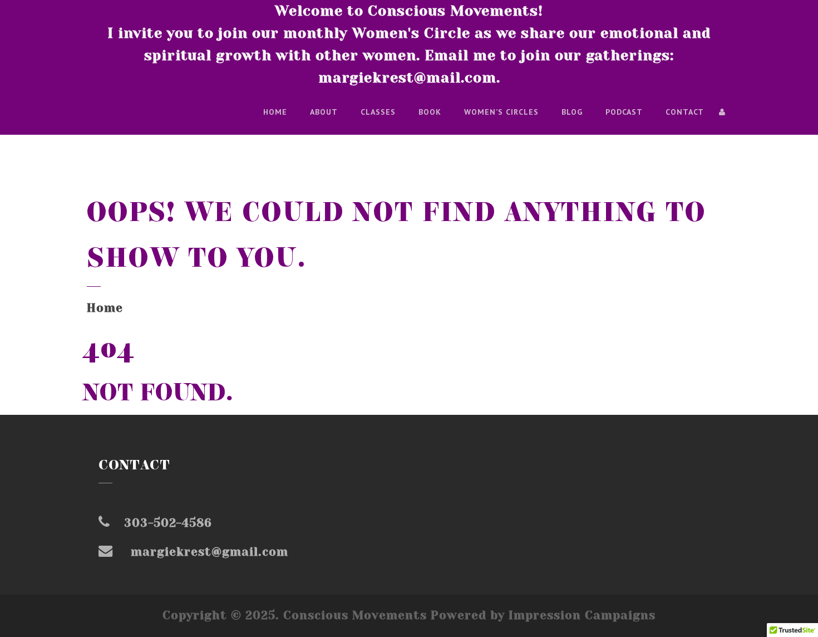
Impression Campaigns (582, 615)
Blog (572, 112)
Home (275, 112)
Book (429, 112)
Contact (685, 112)
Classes (378, 112)
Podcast (624, 112)
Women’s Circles (501, 112)
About (324, 112)
